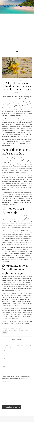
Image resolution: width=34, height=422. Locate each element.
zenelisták (5, 332)
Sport (21, 80)
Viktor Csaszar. (24, 419)
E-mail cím (5, 359)
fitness (4, 330)
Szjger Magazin (17, 6)
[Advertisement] (17, 31)
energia (25, 328)
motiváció (16, 330)
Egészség (14, 80)
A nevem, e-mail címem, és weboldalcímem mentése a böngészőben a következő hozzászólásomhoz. (16, 377)
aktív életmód (6, 328)
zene (27, 330)
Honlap (3, 366)
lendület (10, 330)
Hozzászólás (5, 381)
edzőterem (18, 328)
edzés (12, 328)
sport (22, 330)
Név (3, 351)
